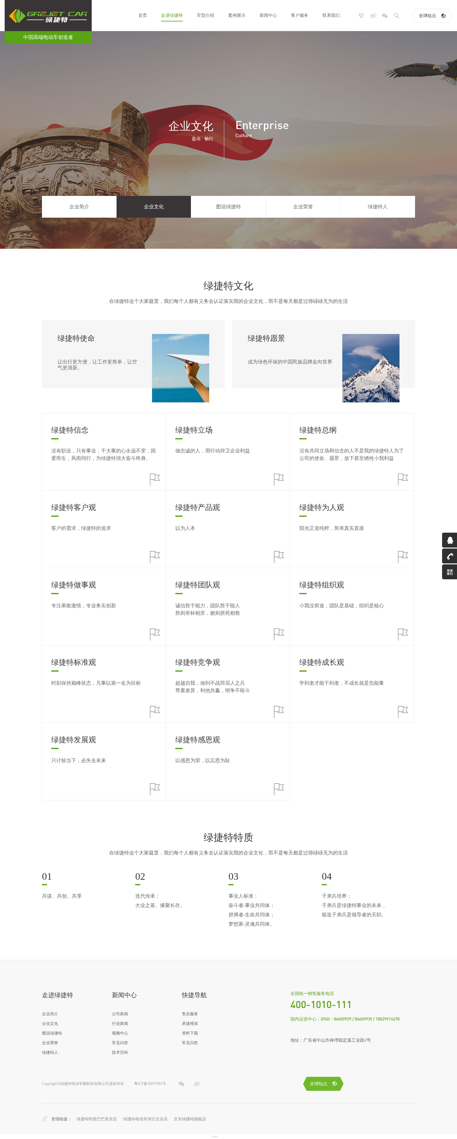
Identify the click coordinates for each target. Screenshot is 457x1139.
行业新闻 (120, 1023)
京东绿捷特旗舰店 (190, 1119)
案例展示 (237, 15)
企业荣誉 (303, 206)
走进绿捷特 (172, 15)
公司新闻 (120, 1014)
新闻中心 (268, 15)
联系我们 (331, 15)
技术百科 (120, 1052)
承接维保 (190, 1023)
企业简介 (79, 206)
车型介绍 (205, 15)
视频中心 (120, 1033)
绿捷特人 (378, 206)
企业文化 (154, 206)
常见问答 (120, 1042)
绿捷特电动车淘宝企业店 (145, 1119)
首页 (142, 15)
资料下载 (190, 1033)
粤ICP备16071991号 (150, 1083)
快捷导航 (194, 995)
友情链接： (61, 1119)
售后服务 (190, 1014)
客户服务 (299, 15)
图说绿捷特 (228, 206)
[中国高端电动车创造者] (48, 15)
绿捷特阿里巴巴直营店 (96, 1119)
